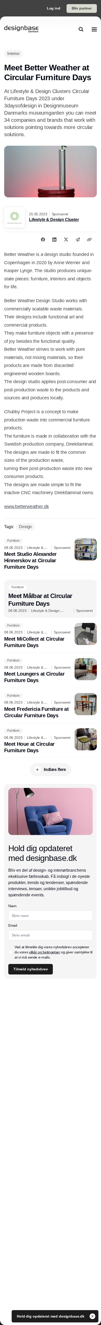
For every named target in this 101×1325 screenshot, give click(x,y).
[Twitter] (66, 239)
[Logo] (21, 29)
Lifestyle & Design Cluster (54, 219)
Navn (12, 906)
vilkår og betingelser (44, 952)
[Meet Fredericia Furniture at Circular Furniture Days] (50, 706)
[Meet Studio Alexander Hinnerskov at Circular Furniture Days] (50, 554)
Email (12, 925)
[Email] (78, 239)
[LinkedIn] (54, 239)
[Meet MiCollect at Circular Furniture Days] (50, 636)
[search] (81, 29)
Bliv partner (82, 8)
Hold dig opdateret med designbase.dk (51, 1316)
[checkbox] (10, 952)
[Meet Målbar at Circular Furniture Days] (50, 599)
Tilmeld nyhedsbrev (30, 969)
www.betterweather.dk (26, 506)
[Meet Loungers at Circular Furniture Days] (50, 671)
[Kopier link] (89, 239)
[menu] (94, 29)
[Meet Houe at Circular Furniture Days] (50, 741)
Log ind (53, 8)
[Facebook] (43, 239)
